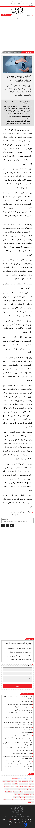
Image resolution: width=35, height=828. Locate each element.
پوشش (13, 512)
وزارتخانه (12, 515)
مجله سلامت (14, 781)
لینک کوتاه (5, 519)
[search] (33, 15)
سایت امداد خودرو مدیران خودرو (26, 799)
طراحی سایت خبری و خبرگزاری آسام (15, 825)
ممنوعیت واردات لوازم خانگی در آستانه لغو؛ (21, 707)
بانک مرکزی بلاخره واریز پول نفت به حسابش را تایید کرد (18, 748)
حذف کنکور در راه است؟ (26, 701)
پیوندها (7, 816)
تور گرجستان (16, 799)
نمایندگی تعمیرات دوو (29, 789)
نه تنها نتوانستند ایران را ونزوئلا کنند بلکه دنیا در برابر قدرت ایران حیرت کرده (17, 744)
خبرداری (19, 781)
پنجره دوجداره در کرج (23, 784)
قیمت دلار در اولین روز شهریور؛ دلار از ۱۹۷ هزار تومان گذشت (19, 714)
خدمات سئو (31, 781)
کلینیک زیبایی (25, 781)
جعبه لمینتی (15, 792)
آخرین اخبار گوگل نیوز (27, 694)
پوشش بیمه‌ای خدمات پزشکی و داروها (18, 113)
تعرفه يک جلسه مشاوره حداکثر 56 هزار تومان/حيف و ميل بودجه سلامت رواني (17, 122)
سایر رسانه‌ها (29, 639)
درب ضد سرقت (18, 786)
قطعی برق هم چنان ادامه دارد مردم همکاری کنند (19, 764)
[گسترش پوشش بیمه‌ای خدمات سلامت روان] (12, 525)
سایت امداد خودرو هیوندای (20, 794)
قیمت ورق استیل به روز (9, 786)
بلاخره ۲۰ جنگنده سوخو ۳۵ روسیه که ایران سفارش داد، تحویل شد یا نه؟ (18, 728)
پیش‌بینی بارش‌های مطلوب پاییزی (23, 710)
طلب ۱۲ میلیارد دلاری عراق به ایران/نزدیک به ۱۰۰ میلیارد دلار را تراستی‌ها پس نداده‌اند (18, 723)
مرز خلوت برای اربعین (29, 792)
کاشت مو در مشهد (7, 781)
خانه (31, 52)
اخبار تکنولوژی (15, 784)
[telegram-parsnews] (7, 15)
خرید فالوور (20, 792)
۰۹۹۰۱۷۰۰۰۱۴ (15, 778)
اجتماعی (25, 52)
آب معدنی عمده (16, 797)
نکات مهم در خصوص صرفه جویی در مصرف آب (17, 656)
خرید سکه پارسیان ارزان (9, 789)
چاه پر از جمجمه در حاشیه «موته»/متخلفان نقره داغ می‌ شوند (18, 739)
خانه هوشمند (31, 802)
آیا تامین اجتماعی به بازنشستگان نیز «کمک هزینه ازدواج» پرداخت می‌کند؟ (17, 698)
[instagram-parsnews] (3, 15)
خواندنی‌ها (31, 5)
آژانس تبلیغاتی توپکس (8, 799)
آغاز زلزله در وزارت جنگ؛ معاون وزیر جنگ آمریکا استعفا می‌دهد (18, 768)
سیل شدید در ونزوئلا (26, 732)
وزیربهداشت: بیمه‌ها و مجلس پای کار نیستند (18, 117)
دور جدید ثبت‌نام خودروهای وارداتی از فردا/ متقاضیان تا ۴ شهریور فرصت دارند (17, 757)
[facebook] (3, 525)
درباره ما (29, 816)
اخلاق (15, 4)
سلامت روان (20, 515)
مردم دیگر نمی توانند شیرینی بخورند (23, 735)
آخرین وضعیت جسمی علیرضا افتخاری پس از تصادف (19, 761)
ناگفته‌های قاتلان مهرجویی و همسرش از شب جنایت (18, 644)
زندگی (32, 4)
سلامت (27, 4)
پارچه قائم (24, 786)
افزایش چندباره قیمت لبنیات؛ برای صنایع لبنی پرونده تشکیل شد (18, 719)
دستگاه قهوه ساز (8, 792)
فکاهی (11, 4)
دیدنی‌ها (6, 4)
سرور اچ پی (31, 784)
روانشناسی (29, 515)
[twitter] (7, 525)
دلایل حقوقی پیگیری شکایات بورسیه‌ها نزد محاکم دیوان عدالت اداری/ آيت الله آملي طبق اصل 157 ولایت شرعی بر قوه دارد (17, 109)
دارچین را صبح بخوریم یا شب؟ (24, 750)
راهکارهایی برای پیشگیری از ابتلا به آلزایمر (19, 648)
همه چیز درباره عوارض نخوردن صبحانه (20, 652)
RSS (18, 814)
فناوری (22, 4)
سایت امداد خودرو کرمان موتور (27, 797)
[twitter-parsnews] (5, 15)
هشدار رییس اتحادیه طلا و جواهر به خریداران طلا (20, 704)
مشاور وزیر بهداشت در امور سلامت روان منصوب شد (17, 103)
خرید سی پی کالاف (19, 789)
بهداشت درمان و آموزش (24, 512)
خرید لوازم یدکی (7, 784)
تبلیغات (22, 816)
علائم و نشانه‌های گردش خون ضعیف (20, 659)
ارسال (17, 686)
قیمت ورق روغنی (30, 794)
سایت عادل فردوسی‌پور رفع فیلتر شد (22, 753)
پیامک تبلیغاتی (30, 786)
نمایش (31, 774)
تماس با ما (14, 816)
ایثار (19, 4)
